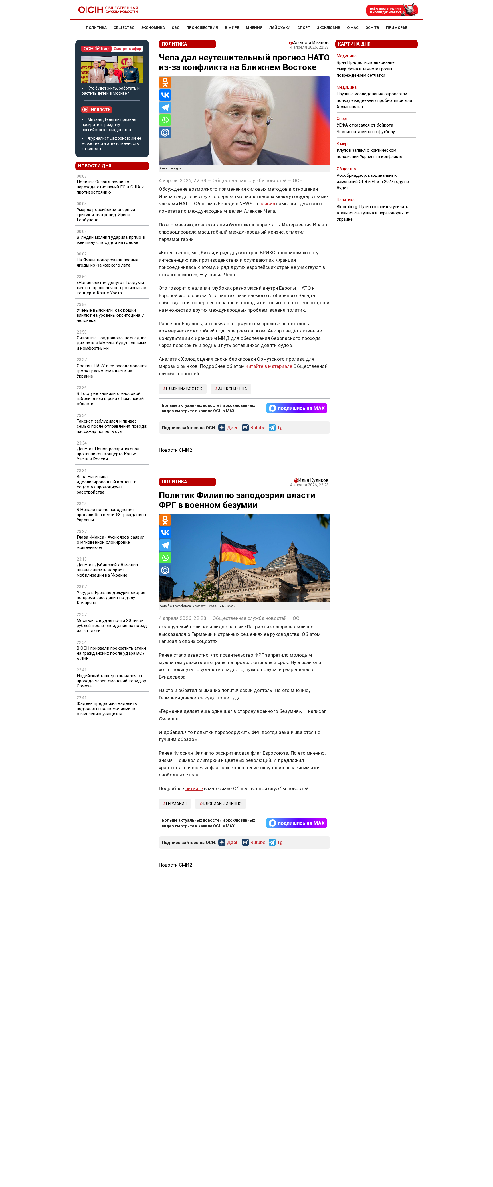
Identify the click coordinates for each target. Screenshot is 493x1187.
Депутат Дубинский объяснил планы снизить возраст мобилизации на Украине (107, 570)
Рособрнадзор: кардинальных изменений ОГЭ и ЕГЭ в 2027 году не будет (373, 181)
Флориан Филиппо (222, 804)
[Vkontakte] (165, 95)
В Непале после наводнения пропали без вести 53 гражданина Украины (111, 514)
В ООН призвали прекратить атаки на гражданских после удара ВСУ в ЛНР (111, 653)
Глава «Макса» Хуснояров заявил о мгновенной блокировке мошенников (110, 542)
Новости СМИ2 (175, 450)
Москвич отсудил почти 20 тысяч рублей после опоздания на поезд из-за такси (112, 625)
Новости (101, 109)
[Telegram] (165, 107)
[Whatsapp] (165, 120)
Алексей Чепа (232, 389)
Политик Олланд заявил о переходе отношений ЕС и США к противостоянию (110, 187)
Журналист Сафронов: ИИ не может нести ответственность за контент (111, 143)
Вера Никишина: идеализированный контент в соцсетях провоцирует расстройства (106, 484)
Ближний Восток (184, 389)
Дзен (233, 427)
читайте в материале (269, 366)
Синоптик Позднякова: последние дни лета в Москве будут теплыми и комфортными (112, 343)
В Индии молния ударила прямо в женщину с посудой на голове (111, 240)
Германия (176, 804)
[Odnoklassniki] (165, 82)
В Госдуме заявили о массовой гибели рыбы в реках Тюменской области (110, 398)
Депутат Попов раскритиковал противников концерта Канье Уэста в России (108, 454)
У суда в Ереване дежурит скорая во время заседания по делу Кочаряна (111, 597)
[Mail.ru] (165, 132)
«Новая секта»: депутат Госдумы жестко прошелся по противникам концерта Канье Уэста (111, 287)
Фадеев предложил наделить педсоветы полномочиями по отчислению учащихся (107, 708)
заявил (267, 203)
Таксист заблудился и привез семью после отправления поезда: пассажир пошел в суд (112, 426)
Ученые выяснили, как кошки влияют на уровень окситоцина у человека (110, 315)
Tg (280, 427)
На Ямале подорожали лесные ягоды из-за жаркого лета (107, 262)
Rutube (257, 427)
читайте (194, 788)
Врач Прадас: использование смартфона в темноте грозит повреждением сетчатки (366, 69)
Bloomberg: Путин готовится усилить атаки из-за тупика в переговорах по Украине (373, 213)
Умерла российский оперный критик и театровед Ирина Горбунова (106, 214)
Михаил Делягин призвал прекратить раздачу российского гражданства (109, 124)
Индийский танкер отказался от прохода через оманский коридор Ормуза (111, 681)
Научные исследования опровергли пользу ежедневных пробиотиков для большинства (374, 100)
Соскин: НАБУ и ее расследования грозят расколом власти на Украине (112, 371)
